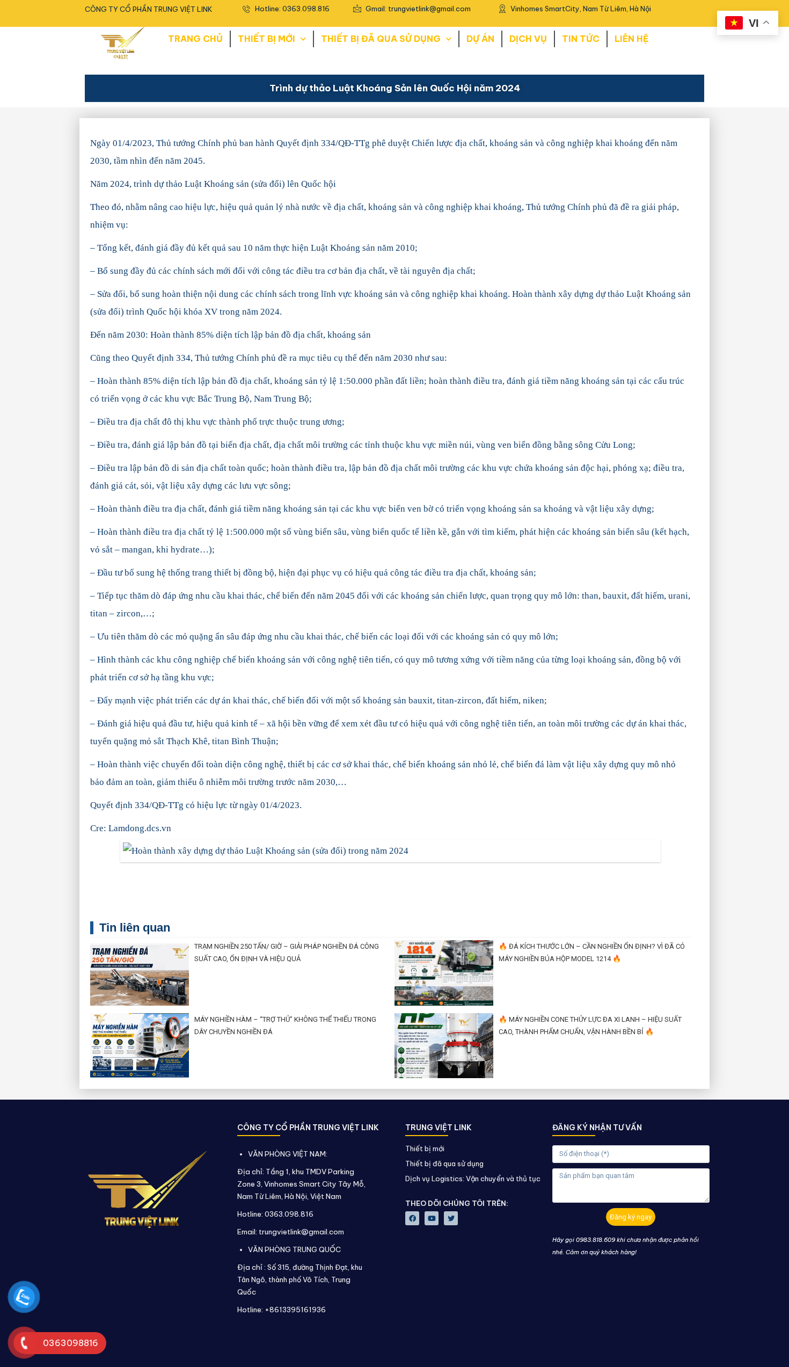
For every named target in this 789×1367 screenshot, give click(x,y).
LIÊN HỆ (631, 38)
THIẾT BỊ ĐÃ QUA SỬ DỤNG (381, 38)
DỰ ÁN (480, 38)
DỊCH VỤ (528, 38)
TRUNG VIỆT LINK (438, 1127)
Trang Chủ (195, 38)
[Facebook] (412, 1218)
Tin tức (581, 38)
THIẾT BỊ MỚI (266, 38)
